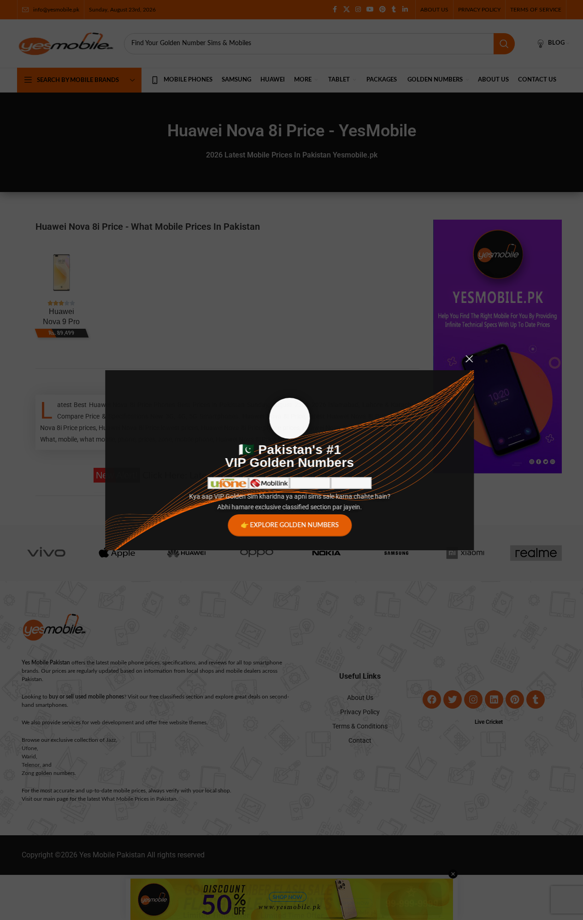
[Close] (471, 358)
